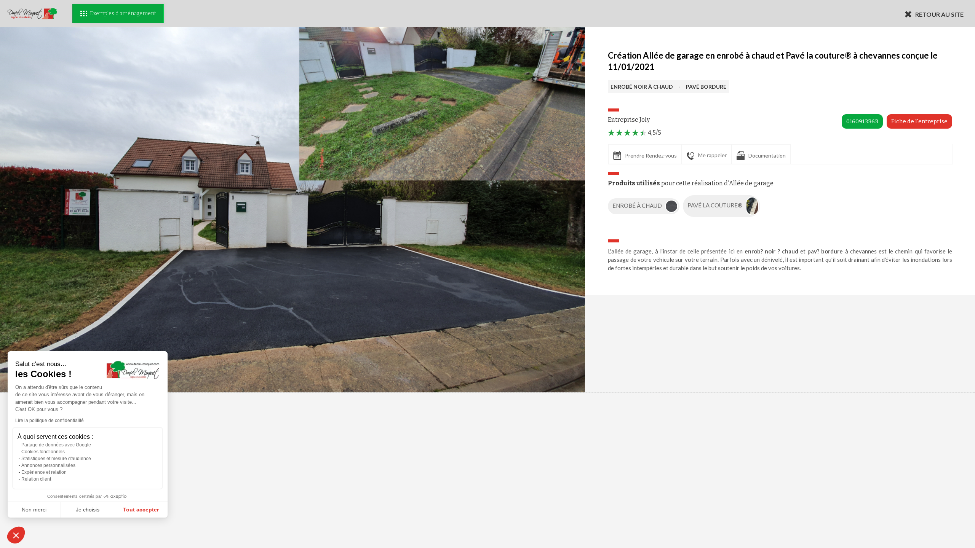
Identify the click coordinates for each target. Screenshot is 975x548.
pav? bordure (825, 251)
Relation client (36, 479)
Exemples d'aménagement (123, 13)
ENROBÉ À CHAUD (637, 205)
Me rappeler (712, 155)
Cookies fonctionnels (43, 451)
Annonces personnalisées (48, 465)
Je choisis (87, 510)
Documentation (767, 155)
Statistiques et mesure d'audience (56, 458)
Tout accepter (141, 510)
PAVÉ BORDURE (706, 86)
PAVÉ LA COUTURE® (715, 205)
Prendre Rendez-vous (651, 155)
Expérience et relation (44, 472)
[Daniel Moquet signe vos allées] (32, 13)
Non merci (34, 510)
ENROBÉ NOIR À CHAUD (642, 86)
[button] (16, 535)
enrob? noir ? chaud (771, 251)
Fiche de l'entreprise (919, 121)
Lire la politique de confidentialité (49, 420)
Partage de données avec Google (56, 445)
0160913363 (862, 121)
